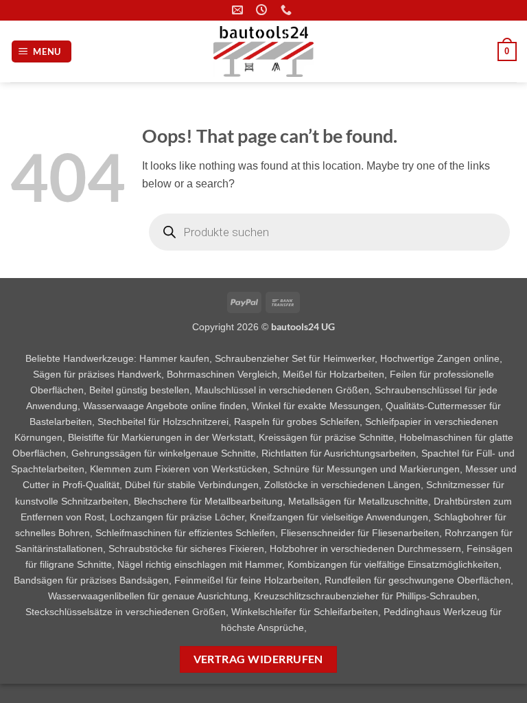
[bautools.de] (263, 51)
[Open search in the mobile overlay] (329, 232)
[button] (42, 52)
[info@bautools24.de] (239, 10)
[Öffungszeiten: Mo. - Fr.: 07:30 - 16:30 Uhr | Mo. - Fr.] (263, 10)
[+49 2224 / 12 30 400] (288, 10)
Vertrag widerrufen (258, 659)
